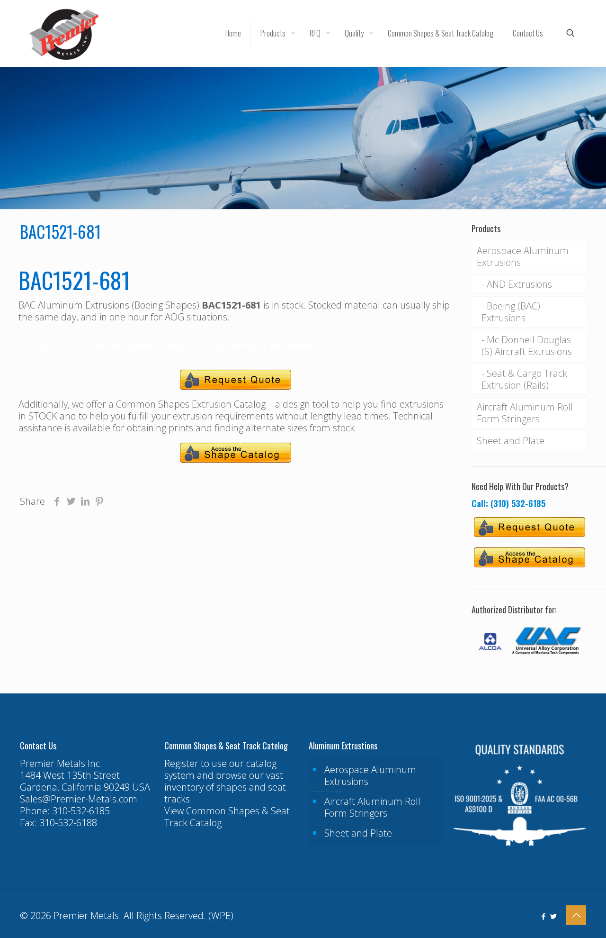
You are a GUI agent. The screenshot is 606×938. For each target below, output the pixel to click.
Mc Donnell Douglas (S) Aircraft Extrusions (526, 345)
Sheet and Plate (510, 440)
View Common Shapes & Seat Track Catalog (227, 816)
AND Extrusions (519, 284)
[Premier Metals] (63, 33)
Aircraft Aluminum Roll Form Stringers (525, 413)
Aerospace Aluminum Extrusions (523, 256)
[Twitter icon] (553, 916)
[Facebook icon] (543, 916)
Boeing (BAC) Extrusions (510, 312)
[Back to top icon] (576, 915)
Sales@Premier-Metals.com (78, 798)
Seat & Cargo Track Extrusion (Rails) (524, 379)
